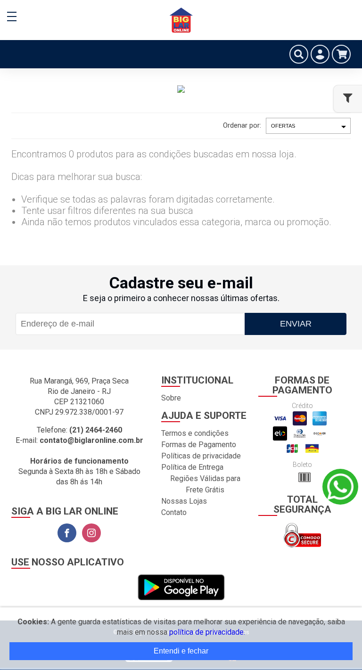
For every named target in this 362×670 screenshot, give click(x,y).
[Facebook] (67, 532)
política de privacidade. (207, 632)
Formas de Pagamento (198, 444)
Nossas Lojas (184, 501)
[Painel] (320, 54)
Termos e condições (195, 433)
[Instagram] (91, 532)
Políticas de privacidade (201, 455)
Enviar (296, 323)
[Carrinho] (341, 54)
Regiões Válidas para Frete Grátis (205, 484)
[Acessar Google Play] (181, 587)
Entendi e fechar (181, 651)
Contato (174, 512)
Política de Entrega (192, 467)
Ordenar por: (242, 125)
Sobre (171, 397)
